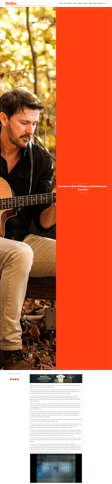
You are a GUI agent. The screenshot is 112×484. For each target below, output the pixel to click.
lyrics (90, 3)
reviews (85, 3)
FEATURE (12, 5)
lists (64, 3)
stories (95, 3)
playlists (79, 3)
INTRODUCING (19, 5)
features (100, 3)
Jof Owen (83, 193)
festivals (69, 3)
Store (74, 3)
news (61, 3)
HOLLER (7, 5)
